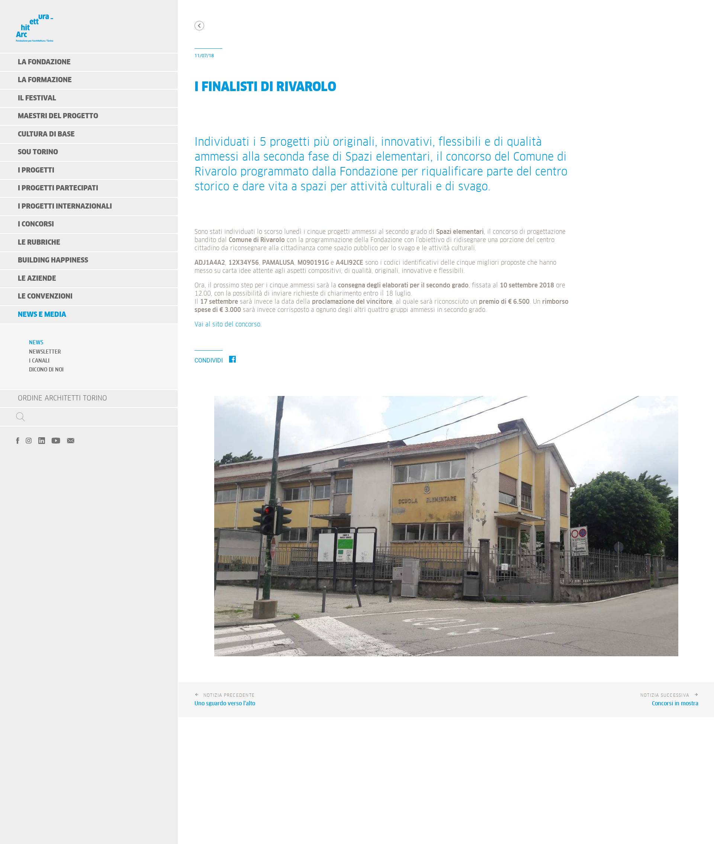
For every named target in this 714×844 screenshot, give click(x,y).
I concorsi (36, 224)
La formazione (45, 80)
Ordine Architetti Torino (62, 398)
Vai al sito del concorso (227, 325)
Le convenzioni (45, 296)
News (36, 342)
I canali (39, 361)
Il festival (37, 98)
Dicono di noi (46, 370)
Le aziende (37, 278)
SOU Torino (38, 152)
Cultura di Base (46, 134)
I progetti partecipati (58, 188)
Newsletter (45, 352)
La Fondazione (44, 62)
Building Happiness (53, 260)
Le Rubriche (39, 242)
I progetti (36, 170)
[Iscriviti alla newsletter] (71, 440)
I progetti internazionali (65, 206)
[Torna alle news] (199, 25)
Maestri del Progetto (58, 116)
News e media (42, 314)
